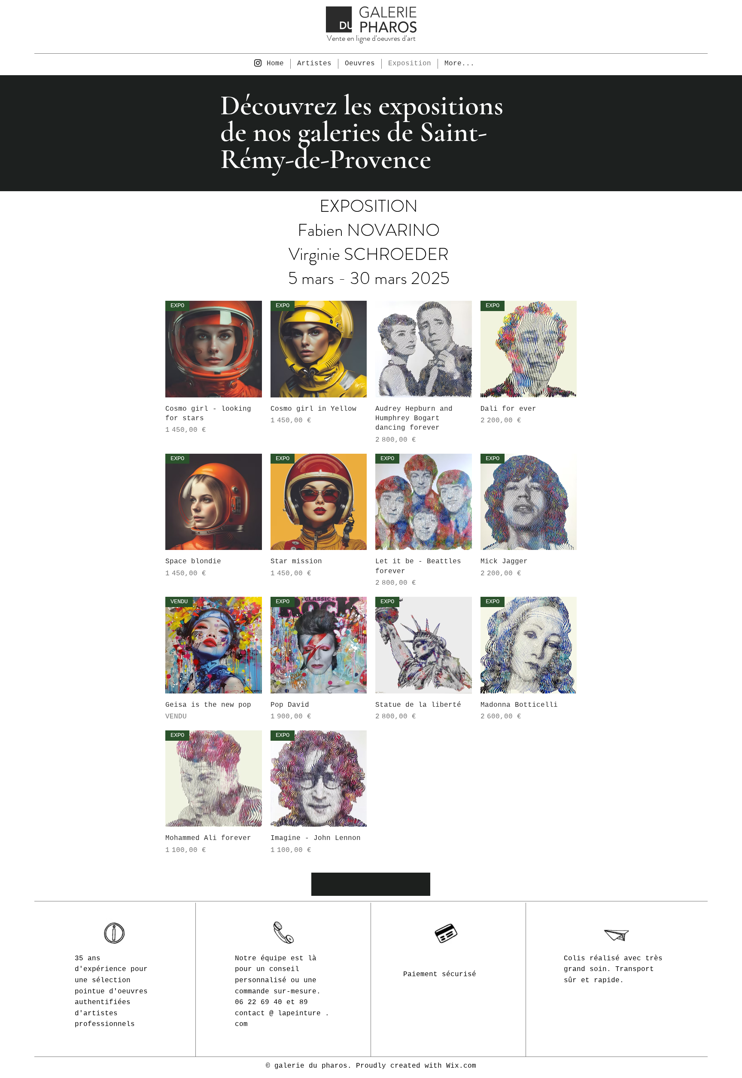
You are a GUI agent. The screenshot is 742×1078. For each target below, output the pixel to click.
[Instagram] (258, 63)
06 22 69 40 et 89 (271, 1002)
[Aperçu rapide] (423, 349)
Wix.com (461, 1066)
